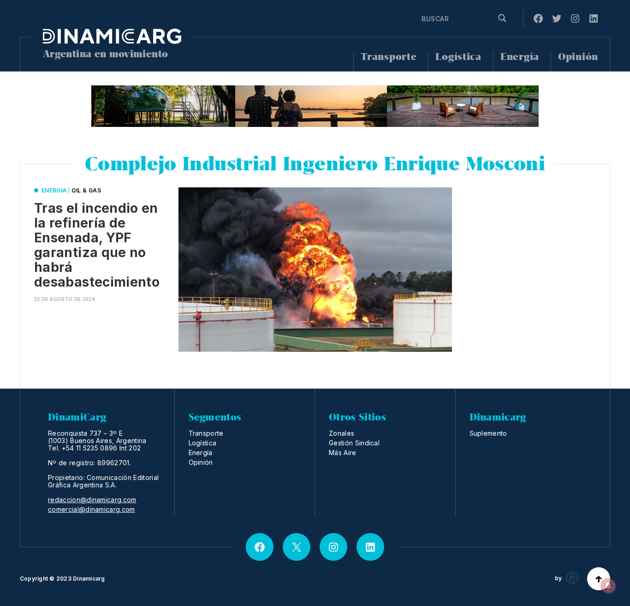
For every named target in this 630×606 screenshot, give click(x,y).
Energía (519, 57)
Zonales (341, 433)
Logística (458, 57)
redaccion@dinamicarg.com (92, 500)
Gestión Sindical (354, 443)
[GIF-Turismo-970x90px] (315, 106)
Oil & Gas (86, 190)
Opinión (578, 57)
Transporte (388, 57)
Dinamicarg (89, 578)
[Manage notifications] (608, 585)
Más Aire (343, 452)
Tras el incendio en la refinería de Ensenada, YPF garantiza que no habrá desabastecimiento (97, 245)
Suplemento (488, 433)
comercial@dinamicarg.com (91, 509)
